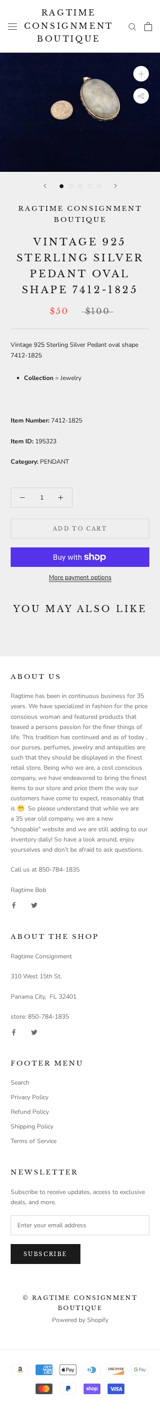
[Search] (132, 26)
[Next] (115, 186)
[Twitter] (34, 905)
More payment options (80, 577)
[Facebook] (14, 905)
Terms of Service (33, 1141)
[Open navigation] (12, 26)
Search (20, 1082)
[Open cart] (148, 26)
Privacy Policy (29, 1097)
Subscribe (46, 1254)
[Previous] (45, 186)
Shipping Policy (32, 1126)
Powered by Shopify (80, 1320)
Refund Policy (30, 1112)
